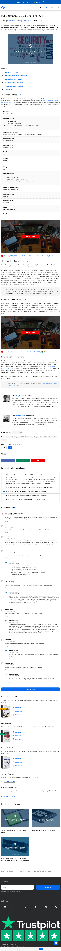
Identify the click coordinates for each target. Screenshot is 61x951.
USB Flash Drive (52, 437)
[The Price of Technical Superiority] (29, 261)
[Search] (40, 7)
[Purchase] (52, 7)
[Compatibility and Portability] (25, 300)
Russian (20, 432)
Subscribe (48, 887)
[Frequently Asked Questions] (24, 468)
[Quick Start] (58, 7)
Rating (10, 444)
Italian (14, 432)
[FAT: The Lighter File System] (24, 357)
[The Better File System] (20, 95)
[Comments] (14, 508)
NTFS (27, 27)
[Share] (7, 454)
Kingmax (16, 437)
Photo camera (29, 437)
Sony (41, 437)
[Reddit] (38, 460)
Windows (4, 439)
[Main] (3, 7)
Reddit (35, 906)
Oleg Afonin (11, 20)
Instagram (45, 906)
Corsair (7, 437)
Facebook (15, 906)
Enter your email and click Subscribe (10, 891)
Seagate (36, 437)
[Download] (46, 7)
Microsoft (27, 303)
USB (45, 437)
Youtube (5, 906)
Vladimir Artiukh (26, 20)
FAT (21, 27)
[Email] (23, 460)
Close (41, 949)
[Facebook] (8, 460)
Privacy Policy (48, 949)
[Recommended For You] (21, 804)
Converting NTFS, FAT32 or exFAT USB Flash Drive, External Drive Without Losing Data (28, 256)
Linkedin (25, 906)
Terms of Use (4, 944)
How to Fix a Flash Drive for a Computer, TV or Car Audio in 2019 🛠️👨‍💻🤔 (24, 352)
